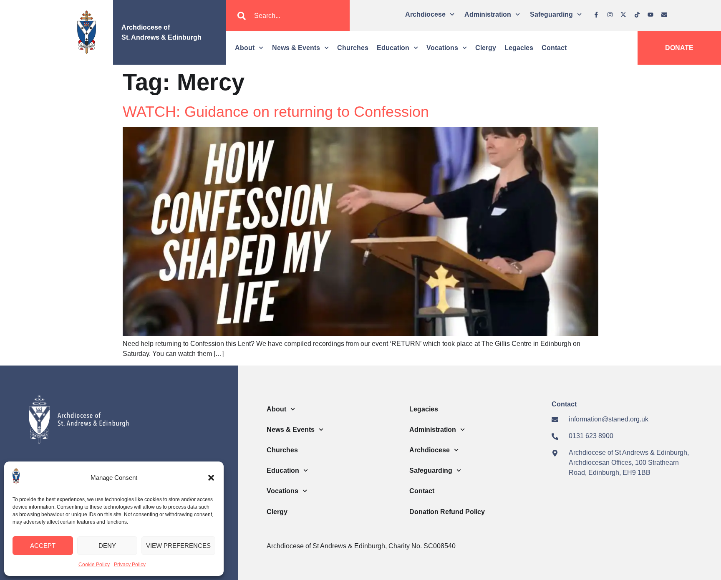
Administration (487, 14)
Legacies (518, 47)
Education (393, 47)
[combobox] (287, 15)
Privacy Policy (130, 564)
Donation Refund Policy (447, 511)
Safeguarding (551, 14)
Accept (42, 545)
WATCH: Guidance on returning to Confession (276, 111)
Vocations (442, 47)
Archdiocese (425, 14)
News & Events (296, 47)
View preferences (178, 545)
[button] (211, 478)
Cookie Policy (94, 564)
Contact (554, 47)
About (245, 47)
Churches (352, 47)
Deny (107, 545)
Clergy (485, 47)
